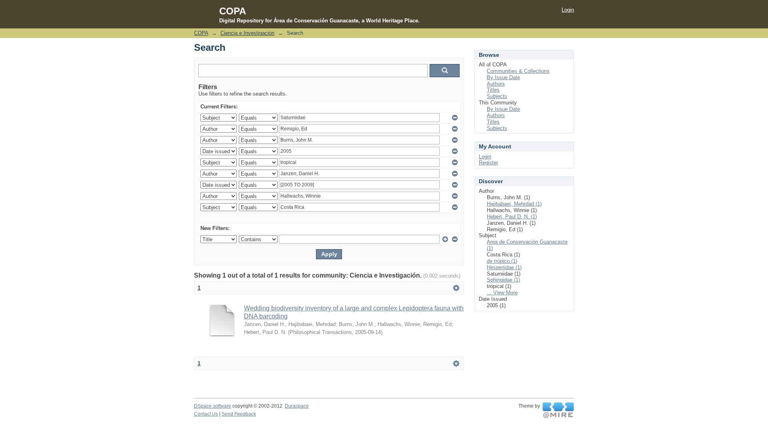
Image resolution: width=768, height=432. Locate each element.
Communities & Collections (518, 71)
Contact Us (206, 414)
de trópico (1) (502, 261)
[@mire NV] (558, 410)
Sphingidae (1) (503, 280)
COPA (201, 33)
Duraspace (297, 406)
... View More (502, 293)
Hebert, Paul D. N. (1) (512, 217)
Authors (496, 84)
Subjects (497, 96)
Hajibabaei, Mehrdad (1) (514, 204)
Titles (493, 90)
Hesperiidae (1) (504, 267)
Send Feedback (239, 414)
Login (568, 10)
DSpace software (212, 406)
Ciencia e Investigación (247, 33)
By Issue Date (503, 77)
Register (488, 163)
